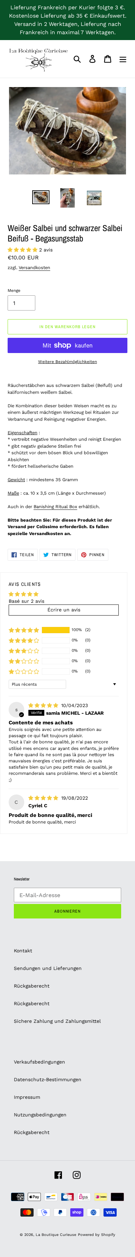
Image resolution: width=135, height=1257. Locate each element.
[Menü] (122, 58)
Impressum (27, 1097)
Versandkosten (34, 267)
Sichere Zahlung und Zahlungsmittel (57, 1021)
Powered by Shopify (96, 1234)
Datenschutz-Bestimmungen (47, 1079)
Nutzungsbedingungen (40, 1114)
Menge (14, 290)
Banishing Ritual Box (55, 506)
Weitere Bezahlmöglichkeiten (67, 361)
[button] (23, 250)
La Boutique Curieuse (56, 1234)
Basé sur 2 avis (26, 601)
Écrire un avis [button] (63, 609)
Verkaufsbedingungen (39, 1062)
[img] (44, 705)
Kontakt (23, 950)
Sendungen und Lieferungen (48, 968)
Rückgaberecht (32, 986)
